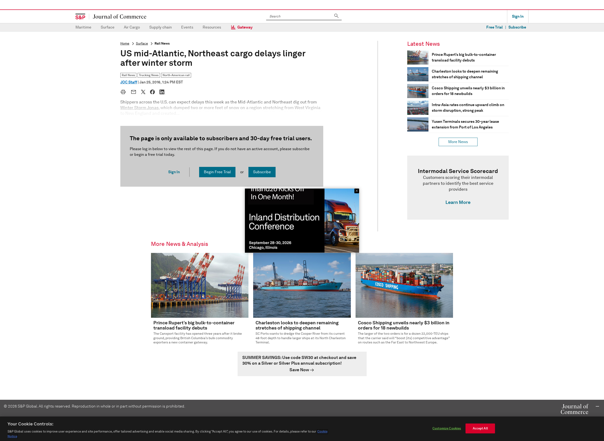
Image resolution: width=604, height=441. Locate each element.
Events (187, 27)
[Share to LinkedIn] (162, 92)
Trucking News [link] (149, 75)
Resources (212, 27)
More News (458, 142)
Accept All (480, 428)
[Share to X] (143, 92)
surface (142, 43)
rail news (162, 43)
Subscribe (517, 27)
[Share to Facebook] (152, 92)
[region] (302, 428)
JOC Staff (128, 82)
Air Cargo (132, 27)
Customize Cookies (446, 428)
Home (124, 43)
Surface (107, 27)
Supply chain (160, 27)
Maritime (83, 27)
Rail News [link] (128, 75)
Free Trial (494, 27)
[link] (458, 188)
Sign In (518, 16)
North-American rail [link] (176, 75)
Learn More (457, 202)
